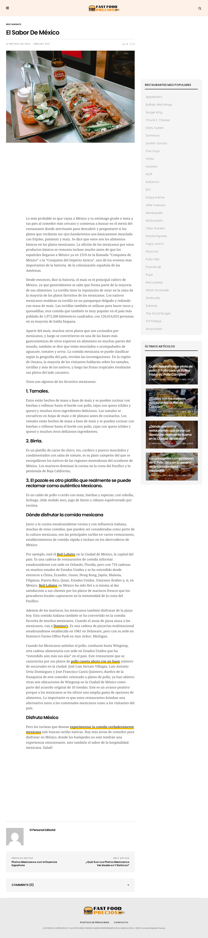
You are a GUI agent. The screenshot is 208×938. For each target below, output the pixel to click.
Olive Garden (155, 228)
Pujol (149, 275)
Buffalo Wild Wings (159, 105)
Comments (23, 885)
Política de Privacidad (94, 922)
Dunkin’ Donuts (156, 143)
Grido (150, 159)
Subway (151, 306)
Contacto (121, 922)
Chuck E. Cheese (158, 120)
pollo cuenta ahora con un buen (95, 661)
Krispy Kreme (155, 197)
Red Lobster (66, 554)
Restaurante (13, 24)
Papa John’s (155, 244)
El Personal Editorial (18, 44)
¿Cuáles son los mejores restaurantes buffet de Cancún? (167, 402)
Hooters (151, 166)
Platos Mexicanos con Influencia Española (34, 863)
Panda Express (156, 236)
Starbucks (153, 298)
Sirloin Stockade (157, 290)
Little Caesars (155, 205)
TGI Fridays (153, 321)
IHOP (149, 174)
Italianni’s (152, 182)
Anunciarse (154, 329)
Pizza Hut (152, 252)
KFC (148, 190)
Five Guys (153, 151)
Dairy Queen (155, 128)
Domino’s (61, 626)
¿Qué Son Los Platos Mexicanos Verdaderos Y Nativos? (107, 863)
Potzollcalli (153, 267)
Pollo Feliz (152, 259)
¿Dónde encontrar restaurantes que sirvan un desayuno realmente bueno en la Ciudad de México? (170, 432)
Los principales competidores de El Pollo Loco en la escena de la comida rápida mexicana (171, 464)
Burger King (154, 112)
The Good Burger (158, 313)
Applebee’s (154, 97)
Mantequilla (154, 213)
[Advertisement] (80, 183)
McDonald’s (154, 221)
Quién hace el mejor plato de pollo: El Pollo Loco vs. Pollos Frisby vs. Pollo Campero (171, 370)
